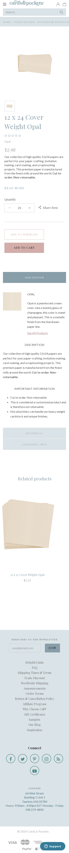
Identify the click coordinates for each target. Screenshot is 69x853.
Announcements (34, 688)
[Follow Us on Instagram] (46, 758)
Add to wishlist (24, 234)
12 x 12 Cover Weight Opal (27, 575)
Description (34, 277)
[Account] (58, 4)
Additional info (34, 444)
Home (7, 21)
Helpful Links (34, 662)
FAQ (34, 667)
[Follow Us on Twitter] (22, 758)
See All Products (37, 333)
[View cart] (64, 4)
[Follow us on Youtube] (34, 770)
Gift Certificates (34, 714)
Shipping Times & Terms (34, 673)
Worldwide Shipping (34, 683)
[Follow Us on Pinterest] (34, 758)
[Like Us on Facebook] (10, 758)
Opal (7, 141)
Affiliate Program (34, 704)
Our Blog (34, 725)
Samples (34, 719)
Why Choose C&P (34, 709)
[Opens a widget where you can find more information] (52, 846)
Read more (14, 188)
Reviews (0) (34, 433)
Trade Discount (34, 678)
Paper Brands (24, 21)
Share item (50, 208)
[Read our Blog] (58, 758)
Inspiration (34, 730)
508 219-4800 (34, 809)
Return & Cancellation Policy (34, 699)
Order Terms (34, 693)
